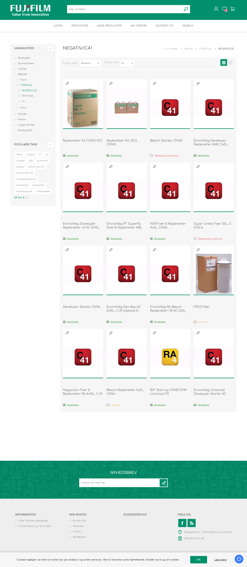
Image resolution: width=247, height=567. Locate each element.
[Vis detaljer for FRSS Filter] (214, 274)
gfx (31, 160)
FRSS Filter (202, 307)
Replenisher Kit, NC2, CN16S (122, 142)
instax (20, 167)
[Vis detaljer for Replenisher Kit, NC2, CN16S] (127, 107)
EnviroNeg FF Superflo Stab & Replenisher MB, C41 (124, 227)
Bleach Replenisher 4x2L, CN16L (125, 391)
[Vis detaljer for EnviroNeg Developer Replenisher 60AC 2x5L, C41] (214, 107)
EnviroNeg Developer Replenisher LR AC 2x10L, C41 (81, 227)
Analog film (25, 130)
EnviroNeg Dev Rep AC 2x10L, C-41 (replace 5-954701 (124, 310)
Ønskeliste (79, 537)
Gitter (223, 62)
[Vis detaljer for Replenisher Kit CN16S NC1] (83, 107)
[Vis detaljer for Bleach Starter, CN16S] (170, 107)
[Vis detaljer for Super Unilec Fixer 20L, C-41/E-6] (214, 191)
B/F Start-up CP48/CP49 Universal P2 (168, 391)
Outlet (22, 69)
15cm (19, 154)
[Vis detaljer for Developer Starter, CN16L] (83, 274)
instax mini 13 (36, 167)
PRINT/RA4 (27, 96)
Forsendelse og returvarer (35, 526)
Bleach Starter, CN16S (166, 140)
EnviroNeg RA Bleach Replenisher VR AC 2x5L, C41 (168, 310)
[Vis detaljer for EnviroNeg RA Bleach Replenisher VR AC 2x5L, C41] (170, 274)
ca (47, 154)
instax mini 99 (24, 173)
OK (199, 559)
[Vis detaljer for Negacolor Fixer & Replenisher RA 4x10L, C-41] (83, 357)
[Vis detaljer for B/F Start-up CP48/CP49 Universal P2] (170, 357)
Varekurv (232, 9)
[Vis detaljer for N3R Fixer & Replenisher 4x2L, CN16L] (170, 191)
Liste (230, 62)
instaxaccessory (26, 179)
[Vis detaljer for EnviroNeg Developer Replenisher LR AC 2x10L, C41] (83, 191)
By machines (26, 63)
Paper (23, 79)
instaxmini (38, 185)
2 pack (31, 154)
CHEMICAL (26, 85)
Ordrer (77, 531)
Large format (26, 125)
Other (23, 107)
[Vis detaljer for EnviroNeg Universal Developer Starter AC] (214, 357)
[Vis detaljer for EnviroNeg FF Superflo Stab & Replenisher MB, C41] (127, 191)
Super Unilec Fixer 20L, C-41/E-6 (213, 225)
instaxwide (43, 191)
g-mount (42, 160)
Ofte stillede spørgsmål (33, 520)
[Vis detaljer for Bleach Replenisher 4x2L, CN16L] (127, 357)
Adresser (78, 526)
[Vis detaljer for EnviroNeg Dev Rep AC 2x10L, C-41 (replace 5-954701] (127, 274)
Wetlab (22, 74)
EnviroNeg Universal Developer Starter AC (210, 391)
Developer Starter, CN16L (82, 307)
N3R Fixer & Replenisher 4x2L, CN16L (168, 225)
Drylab (22, 114)
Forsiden (172, 49)
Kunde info (79, 520)
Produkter (24, 58)
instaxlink (22, 185)
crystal (20, 160)
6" (40, 154)
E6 (23, 101)
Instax (22, 119)
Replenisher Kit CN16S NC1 (82, 140)
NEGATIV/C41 (29, 90)
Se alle (19, 197)
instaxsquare (24, 191)
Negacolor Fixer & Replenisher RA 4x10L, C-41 (82, 391)
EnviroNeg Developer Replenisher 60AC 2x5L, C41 (211, 144)
